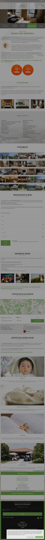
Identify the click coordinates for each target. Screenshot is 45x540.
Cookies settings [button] (30, 537)
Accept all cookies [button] (39, 537)
